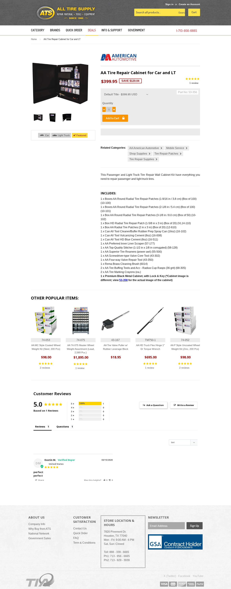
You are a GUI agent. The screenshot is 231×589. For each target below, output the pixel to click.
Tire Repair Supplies (141, 159)
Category (37, 30)
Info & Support (111, 30)
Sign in (169, 4)
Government (136, 30)
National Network (38, 533)
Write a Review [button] (185, 405)
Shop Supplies (138, 153)
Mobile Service (175, 148)
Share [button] (41, 480)
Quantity (107, 103)
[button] (105, 480)
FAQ (76, 538)
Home (34, 39)
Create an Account (189, 4)
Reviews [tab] (40, 426)
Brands (55, 30)
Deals (92, 30)
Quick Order (74, 30)
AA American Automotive (144, 148)
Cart (194, 12)
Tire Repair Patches (166, 153)
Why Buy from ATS (39, 528)
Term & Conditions (84, 542)
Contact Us (80, 528)
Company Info (36, 524)
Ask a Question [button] (155, 405)
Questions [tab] (62, 426)
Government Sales (39, 538)
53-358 (123, 280)
